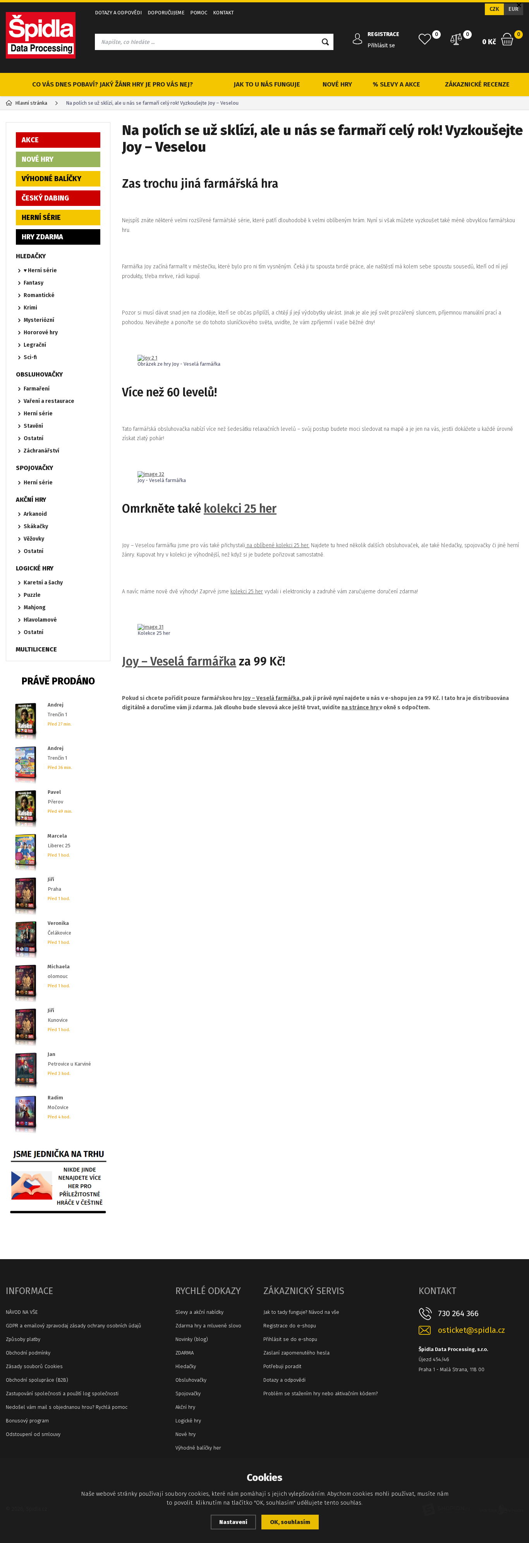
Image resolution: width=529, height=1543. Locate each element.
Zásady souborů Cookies (34, 1366)
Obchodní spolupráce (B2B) (37, 1380)
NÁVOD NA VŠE (22, 1312)
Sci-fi (30, 357)
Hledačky (185, 1366)
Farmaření (37, 388)
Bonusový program (27, 1421)
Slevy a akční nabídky (199, 1312)
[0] (425, 39)
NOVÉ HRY (337, 84)
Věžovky (34, 539)
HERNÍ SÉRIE (41, 217)
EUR (513, 9)
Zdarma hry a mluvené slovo (208, 1326)
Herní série (38, 413)
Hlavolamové (40, 620)
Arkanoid (35, 514)
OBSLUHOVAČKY (39, 374)
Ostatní (33, 438)
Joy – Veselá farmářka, (272, 698)
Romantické (39, 295)
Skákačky (36, 526)
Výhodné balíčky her (198, 1448)
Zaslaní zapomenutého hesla (296, 1353)
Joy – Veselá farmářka (179, 662)
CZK (494, 9)
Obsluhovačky (190, 1380)
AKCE (30, 140)
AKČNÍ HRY (31, 499)
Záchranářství (41, 451)
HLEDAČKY (31, 256)
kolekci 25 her (240, 509)
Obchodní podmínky (28, 1353)
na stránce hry (361, 707)
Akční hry (185, 1407)
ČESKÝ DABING (45, 198)
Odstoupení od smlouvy (33, 1434)
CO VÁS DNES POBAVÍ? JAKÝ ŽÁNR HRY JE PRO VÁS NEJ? (112, 84)
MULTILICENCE (36, 649)
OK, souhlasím (290, 1522)
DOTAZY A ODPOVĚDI (118, 13)
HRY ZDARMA (42, 237)
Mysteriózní (39, 320)
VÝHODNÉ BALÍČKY (51, 179)
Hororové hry (41, 332)
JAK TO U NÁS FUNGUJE (267, 84)
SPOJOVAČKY (34, 468)
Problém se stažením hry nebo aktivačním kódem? (320, 1393)
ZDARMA (184, 1353)
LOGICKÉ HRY (34, 568)
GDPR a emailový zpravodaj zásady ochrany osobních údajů (73, 1326)
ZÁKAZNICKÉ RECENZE (477, 84)
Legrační (35, 345)
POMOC (198, 13)
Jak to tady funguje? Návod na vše (301, 1312)
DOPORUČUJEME (166, 13)
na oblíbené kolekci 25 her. (277, 545)
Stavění (33, 426)
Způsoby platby (23, 1339)
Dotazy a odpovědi (284, 1380)
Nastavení (233, 1522)
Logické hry (188, 1421)
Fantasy (33, 283)
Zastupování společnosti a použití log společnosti (62, 1393)
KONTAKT (223, 13)
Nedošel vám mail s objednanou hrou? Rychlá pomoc (66, 1407)
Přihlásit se (381, 45)
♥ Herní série (40, 270)
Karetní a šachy (43, 582)
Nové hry (185, 1434)
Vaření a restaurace (49, 401)
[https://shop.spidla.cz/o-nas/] (58, 1179)
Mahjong (35, 607)
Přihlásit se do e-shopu (290, 1339)
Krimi (30, 307)
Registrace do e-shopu (289, 1326)
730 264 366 (458, 1313)
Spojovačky (188, 1393)
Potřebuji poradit (282, 1366)
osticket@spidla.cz (471, 1330)
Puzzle (32, 595)
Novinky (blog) (191, 1339)
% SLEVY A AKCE (396, 84)
